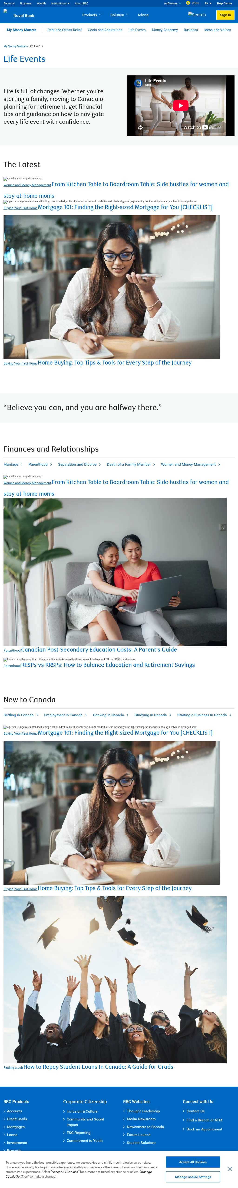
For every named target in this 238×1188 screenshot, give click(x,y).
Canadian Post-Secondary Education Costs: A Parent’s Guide (99, 649)
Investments (17, 1142)
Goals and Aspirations (105, 30)
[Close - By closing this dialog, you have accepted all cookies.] (230, 1169)
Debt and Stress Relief (64, 30)
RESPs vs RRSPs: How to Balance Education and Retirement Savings (108, 665)
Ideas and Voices (217, 30)
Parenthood (38, 464)
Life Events (137, 30)
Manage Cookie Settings (193, 1177)
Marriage (10, 464)
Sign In (225, 15)
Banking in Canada (108, 715)
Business (25, 3)
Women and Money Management (27, 185)
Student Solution (140, 1142)
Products (89, 15)
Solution (117, 15)
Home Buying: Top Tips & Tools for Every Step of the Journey (115, 362)
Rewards (14, 1150)
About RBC (81, 3)
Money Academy (165, 30)
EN (206, 3)
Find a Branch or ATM (204, 1120)
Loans (12, 1135)
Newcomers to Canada (145, 1127)
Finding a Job (13, 1067)
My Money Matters (21, 30)
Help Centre (224, 3)
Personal (9, 3)
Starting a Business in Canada (202, 715)
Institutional (58, 3)
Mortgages (16, 1127)
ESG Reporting (78, 1132)
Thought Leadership (143, 1111)
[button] (198, 15)
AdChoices (171, 3)
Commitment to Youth (85, 1140)
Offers (195, 3)
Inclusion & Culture (82, 1111)
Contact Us (196, 1111)
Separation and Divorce (77, 464)
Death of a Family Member (129, 464)
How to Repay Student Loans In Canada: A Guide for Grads (98, 1067)
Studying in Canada (151, 715)
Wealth (41, 3)
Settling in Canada (18, 715)
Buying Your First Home (20, 208)
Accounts (14, 1111)
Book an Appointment (204, 1129)
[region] (119, 1169)
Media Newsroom (141, 1119)
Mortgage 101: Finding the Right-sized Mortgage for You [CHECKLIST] (125, 207)
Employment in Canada (63, 715)
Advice (143, 15)
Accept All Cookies (193, 1162)
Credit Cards (17, 1119)
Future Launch (139, 1135)
